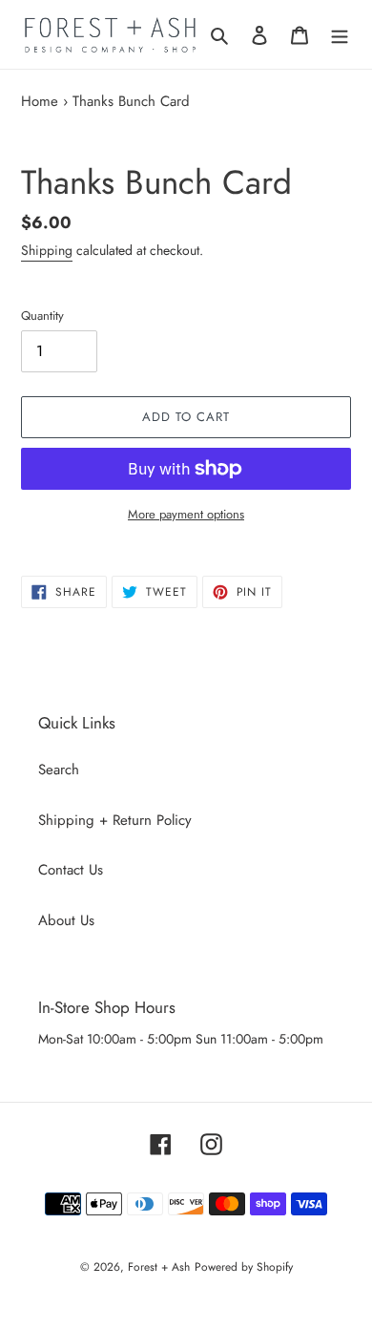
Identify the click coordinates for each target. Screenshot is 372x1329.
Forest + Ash (159, 1267)
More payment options (186, 514)
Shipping (46, 250)
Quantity (42, 315)
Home (39, 101)
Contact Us (70, 869)
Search (58, 769)
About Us (66, 920)
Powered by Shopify (244, 1267)
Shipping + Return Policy (115, 820)
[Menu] (340, 34)
